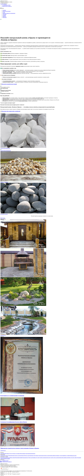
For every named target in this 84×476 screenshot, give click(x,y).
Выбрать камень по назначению (9, 13)
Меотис (54, 455)
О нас (4, 12)
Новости (4, 16)
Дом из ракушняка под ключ (34, 457)
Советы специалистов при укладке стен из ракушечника (51, 457)
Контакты (5, 17)
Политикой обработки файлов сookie (7, 457)
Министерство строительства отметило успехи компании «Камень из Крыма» (19, 448)
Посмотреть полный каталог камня (9, 84)
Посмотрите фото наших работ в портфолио (11, 111)
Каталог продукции (6, 11)
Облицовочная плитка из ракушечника (16, 455)
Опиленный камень (4, 455)
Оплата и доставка (16, 453)
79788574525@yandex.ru (6, 6)
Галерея (4, 15)
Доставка (4, 14)
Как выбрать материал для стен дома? (69, 457)
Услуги (10, 453)
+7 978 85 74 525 (4, 460)
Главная (4, 10)
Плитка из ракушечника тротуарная (31, 455)
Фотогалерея (22, 453)
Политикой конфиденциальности (21, 457)
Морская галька (73, 455)
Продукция (2, 217)
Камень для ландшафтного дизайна (63, 455)
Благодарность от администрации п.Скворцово (12, 395)
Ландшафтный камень (4, 453)
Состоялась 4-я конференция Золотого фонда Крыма (13, 422)
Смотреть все (3, 335)
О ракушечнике (28, 453)
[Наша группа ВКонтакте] (0, 7)
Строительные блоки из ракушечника (45, 455)
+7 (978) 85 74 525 (6, 5)
